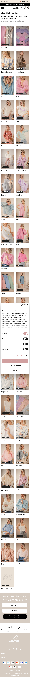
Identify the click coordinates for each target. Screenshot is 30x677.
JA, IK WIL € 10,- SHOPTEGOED (15, 616)
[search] (5, 8)
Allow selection (15, 366)
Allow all (15, 361)
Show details (21, 356)
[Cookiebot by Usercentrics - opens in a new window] (21, 305)
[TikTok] (20, 649)
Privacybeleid (7, 673)
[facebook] (17, 649)
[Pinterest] (13, 649)
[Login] (21, 8)
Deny (15, 370)
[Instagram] (9, 649)
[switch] (25, 339)
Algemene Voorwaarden (16, 673)
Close (15, 653)
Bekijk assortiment (2, 8)
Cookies (26, 673)
